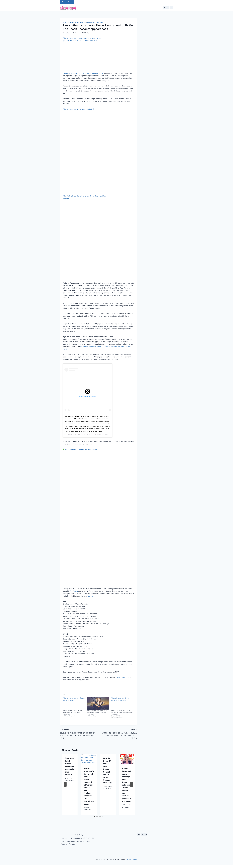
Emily (87, 807)
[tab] (94, 816)
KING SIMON (78, 434)
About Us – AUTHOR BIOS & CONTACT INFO (78, 838)
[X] (167, 7)
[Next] (131, 784)
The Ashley (74, 591)
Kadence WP (132, 859)
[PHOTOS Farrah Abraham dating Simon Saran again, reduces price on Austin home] (122, 703)
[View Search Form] (79, 7)
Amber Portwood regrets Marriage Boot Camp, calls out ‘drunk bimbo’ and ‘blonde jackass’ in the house (126, 784)
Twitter (118, 677)
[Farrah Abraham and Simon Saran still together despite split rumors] (98, 703)
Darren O (69, 778)
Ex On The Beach (68, 22)
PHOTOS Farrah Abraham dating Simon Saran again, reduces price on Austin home (122, 712)
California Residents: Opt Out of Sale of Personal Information (75, 843)
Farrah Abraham (80, 22)
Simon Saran (91, 22)
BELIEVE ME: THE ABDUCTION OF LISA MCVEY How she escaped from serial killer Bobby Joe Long (77, 734)
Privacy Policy (67, 2)
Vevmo (90, 596)
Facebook (125, 677)
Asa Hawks (68, 33)
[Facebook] (164, 7)
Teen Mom (99, 22)
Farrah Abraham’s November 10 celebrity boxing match (83, 73)
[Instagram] (171, 7)
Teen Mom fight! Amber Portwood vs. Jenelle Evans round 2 (69, 766)
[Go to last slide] (65, 784)
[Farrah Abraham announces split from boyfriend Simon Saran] (74, 703)
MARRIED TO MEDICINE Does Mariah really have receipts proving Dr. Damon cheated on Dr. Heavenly (119, 734)
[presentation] (89, 759)
